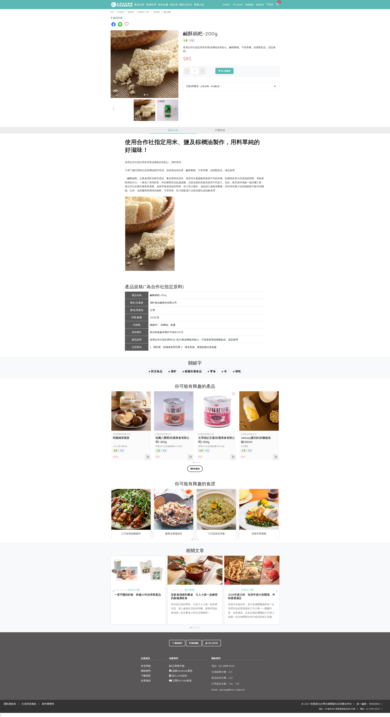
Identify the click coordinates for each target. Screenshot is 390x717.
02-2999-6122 (222, 666)
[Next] (175, 109)
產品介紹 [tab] (173, 130)
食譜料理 (151, 4)
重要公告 (199, 4)
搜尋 (271, 4)
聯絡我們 (146, 670)
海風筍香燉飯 (259, 533)
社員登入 (226, 4)
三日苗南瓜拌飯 (216, 533)
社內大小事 (134, 589)
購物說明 (260, 4)
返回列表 (117, 17)
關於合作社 (185, 4)
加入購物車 (226, 71)
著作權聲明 (48, 703)
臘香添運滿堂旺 (173, 533)
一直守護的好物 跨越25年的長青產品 (137, 594)
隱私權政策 (10, 703)
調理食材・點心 (143, 12)
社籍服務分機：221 (221, 671)
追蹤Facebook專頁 (182, 670)
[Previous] (114, 109)
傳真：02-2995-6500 (370, 709)
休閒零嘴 (156, 12)
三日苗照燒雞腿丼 (131, 533)
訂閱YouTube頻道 (182, 680)
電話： (215, 666)
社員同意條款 (29, 703)
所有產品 (120, 12)
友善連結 (146, 680)
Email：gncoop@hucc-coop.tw (228, 689)
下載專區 (146, 675)
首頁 (111, 12)
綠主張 (174, 4)
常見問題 (146, 666)
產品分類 (139, 4)
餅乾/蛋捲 (167, 12)
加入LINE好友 (179, 675)
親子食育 (189, 589)
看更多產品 (195, 469)
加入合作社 (238, 4)
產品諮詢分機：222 (222, 677)
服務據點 (250, 4)
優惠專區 (131, 12)
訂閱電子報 (178, 666)
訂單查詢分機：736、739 (225, 683)
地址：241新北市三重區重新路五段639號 (337, 709)
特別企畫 (163, 4)
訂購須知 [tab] (220, 130)
